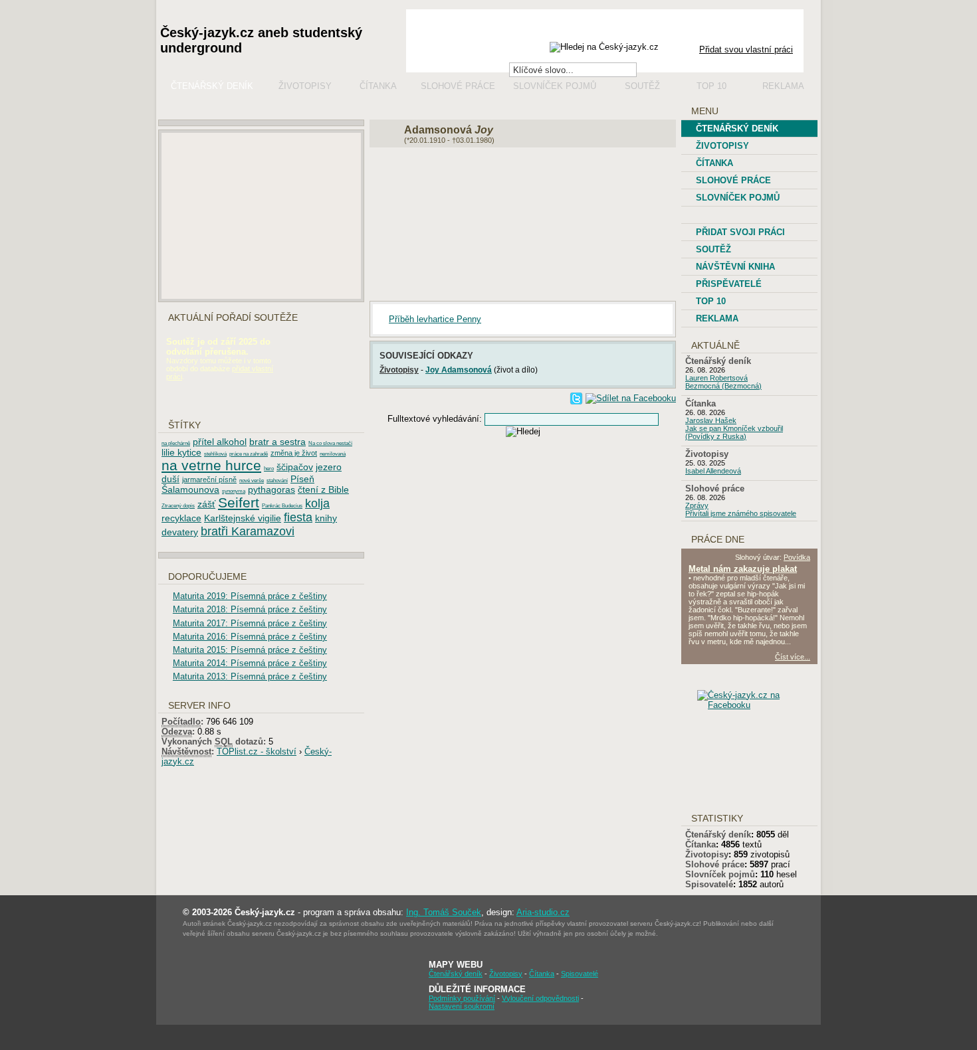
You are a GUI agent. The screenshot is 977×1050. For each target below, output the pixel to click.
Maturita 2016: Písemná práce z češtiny (250, 637)
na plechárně (176, 443)
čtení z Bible (323, 489)
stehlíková (215, 454)
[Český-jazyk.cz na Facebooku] (760, 705)
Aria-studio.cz (543, 912)
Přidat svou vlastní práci (746, 49)
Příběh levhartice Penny (435, 319)
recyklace (181, 518)
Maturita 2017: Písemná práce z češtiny (250, 623)
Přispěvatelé (729, 284)
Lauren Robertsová (716, 378)
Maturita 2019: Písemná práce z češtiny (250, 596)
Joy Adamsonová (458, 369)
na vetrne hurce (211, 465)
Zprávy (696, 505)
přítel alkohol (220, 441)
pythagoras (271, 489)
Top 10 (711, 86)
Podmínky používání (462, 998)
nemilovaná (333, 454)
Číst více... (792, 657)
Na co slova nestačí (330, 443)
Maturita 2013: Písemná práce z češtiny (250, 676)
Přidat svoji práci (740, 232)
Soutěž (642, 86)
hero (269, 469)
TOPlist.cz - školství (256, 751)
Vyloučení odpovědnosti (540, 998)
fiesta (298, 517)
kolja (317, 503)
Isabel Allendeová (713, 471)
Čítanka (378, 86)
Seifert (238, 502)
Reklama (783, 86)
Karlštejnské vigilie (242, 518)
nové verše (251, 480)
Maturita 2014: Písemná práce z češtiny (250, 663)
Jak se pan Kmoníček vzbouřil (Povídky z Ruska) (734, 432)
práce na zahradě (248, 454)
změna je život (294, 453)
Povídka (797, 557)
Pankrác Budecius (282, 506)
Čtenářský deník (212, 86)
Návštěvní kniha (735, 267)
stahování (277, 480)
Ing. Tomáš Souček (443, 912)
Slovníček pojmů (554, 86)
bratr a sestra (277, 441)
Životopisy (305, 86)
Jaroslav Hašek (710, 420)
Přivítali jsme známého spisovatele (740, 513)
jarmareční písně (209, 479)
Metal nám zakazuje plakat (743, 569)
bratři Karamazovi (247, 531)
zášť (206, 504)
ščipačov (294, 467)
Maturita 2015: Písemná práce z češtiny (250, 650)
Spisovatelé (709, 884)
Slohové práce (458, 86)
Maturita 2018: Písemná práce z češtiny (250, 609)
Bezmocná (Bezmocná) (723, 386)
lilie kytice (181, 452)
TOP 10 (711, 301)
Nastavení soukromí (461, 1006)
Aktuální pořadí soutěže (233, 318)
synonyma (233, 491)
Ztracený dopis (178, 506)
